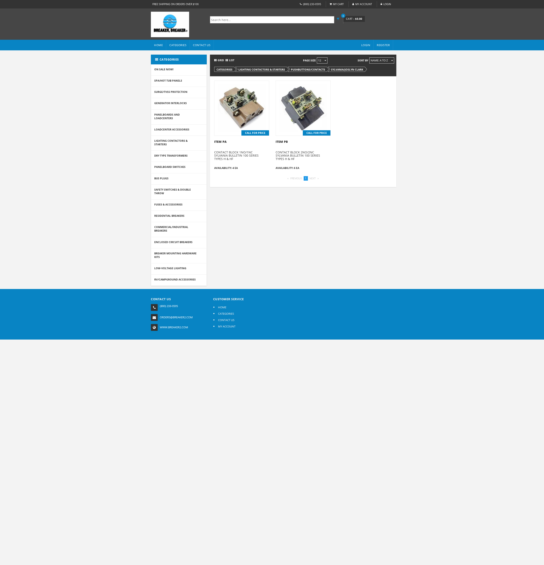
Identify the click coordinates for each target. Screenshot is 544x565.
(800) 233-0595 (312, 4)
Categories (177, 45)
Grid (221, 60)
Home (158, 45)
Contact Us (201, 45)
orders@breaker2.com (176, 317)
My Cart (338, 4)
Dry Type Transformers (171, 155)
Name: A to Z (379, 60)
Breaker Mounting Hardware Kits (175, 255)
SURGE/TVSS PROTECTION (170, 92)
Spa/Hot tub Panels (168, 80)
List (231, 60)
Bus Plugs (161, 178)
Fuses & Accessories (168, 204)
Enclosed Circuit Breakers (173, 242)
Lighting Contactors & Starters (171, 142)
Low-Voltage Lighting (170, 268)
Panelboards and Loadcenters (167, 116)
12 (320, 60)
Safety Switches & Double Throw (172, 191)
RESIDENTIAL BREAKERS (169, 216)
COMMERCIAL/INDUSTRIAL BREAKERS (171, 228)
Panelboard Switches (170, 167)
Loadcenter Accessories (171, 129)
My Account (363, 4)
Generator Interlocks (170, 103)
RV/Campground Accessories (175, 279)
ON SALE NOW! (163, 69)
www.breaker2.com (174, 327)
